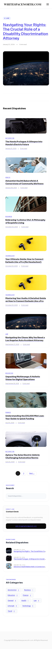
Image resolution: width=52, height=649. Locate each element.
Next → (31, 473)
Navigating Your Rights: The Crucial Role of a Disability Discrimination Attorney (25, 32)
